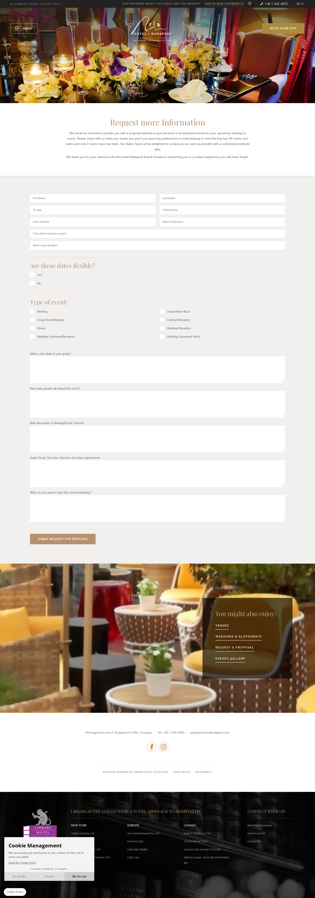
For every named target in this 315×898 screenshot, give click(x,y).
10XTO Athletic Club (195, 841)
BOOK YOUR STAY (283, 28)
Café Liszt (133, 857)
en (302, 4)
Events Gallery (230, 658)
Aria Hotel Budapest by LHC (143, 833)
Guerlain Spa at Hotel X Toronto (202, 849)
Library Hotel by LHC (83, 833)
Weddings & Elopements (238, 636)
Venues (222, 625)
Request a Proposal (234, 647)
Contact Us (254, 841)
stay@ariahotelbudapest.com (210, 732)
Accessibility (203, 772)
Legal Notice (181, 772)
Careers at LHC (257, 833)
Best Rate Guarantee (260, 825)
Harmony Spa (135, 841)
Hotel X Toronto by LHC (197, 833)
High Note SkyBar (137, 849)
